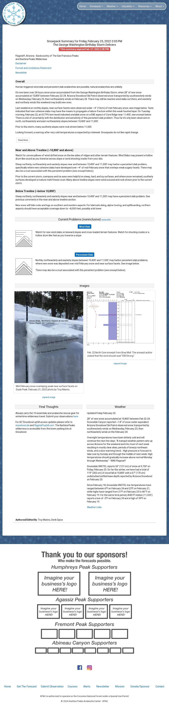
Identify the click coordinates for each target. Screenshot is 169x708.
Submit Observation (52, 686)
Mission (119, 686)
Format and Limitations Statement (33, 68)
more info (106, 219)
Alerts (86, 686)
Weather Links (94, 507)
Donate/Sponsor (140, 686)
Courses (72, 686)
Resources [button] (144, 6)
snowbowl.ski (22, 425)
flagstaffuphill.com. (44, 425)
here (75, 416)
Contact (159, 686)
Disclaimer (21, 63)
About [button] (158, 6)
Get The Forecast (27, 686)
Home (83, 6)
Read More (23, 140)
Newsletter (21, 72)
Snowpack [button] (95, 6)
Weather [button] (111, 6)
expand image (48, 397)
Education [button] (127, 6)
